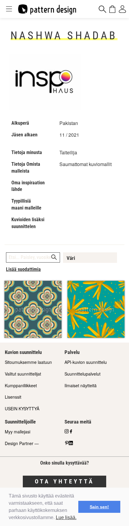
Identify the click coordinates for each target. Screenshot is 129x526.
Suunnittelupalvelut (82, 374)
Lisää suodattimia (23, 269)
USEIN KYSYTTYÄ (22, 409)
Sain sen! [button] (99, 506)
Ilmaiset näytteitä (80, 385)
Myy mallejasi (17, 432)
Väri (71, 258)
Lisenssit (13, 397)
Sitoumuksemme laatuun (28, 362)
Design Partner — (22, 443)
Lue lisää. (66, 517)
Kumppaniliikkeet (21, 385)
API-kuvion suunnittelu (85, 362)
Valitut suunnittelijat (23, 374)
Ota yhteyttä (64, 481)
